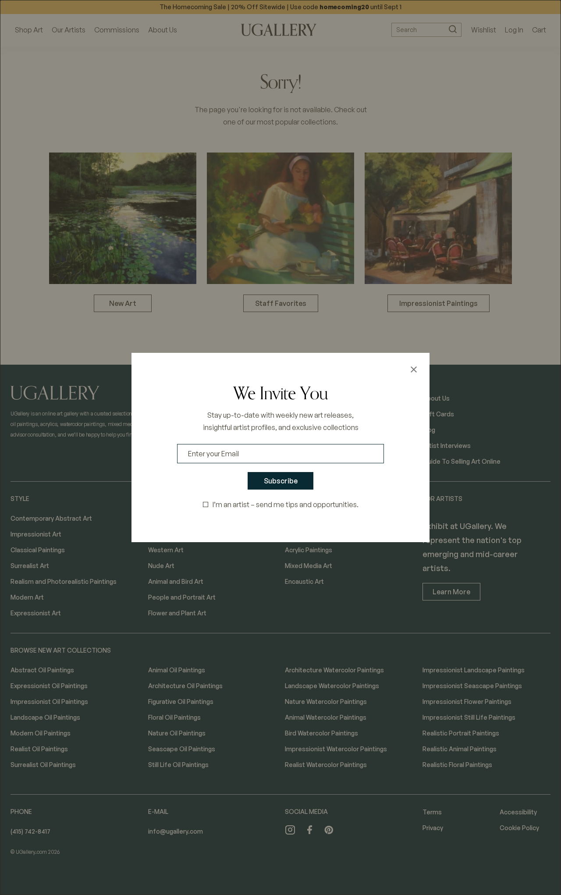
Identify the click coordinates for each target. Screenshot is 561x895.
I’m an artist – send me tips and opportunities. (286, 504)
